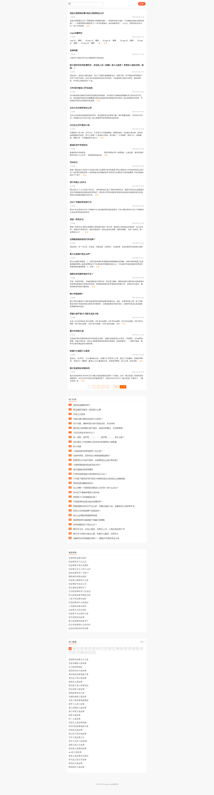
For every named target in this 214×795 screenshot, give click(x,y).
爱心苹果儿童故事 (76, 711)
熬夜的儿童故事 (75, 682)
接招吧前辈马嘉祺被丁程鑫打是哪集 (89, 520)
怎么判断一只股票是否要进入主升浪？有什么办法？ (96, 488)
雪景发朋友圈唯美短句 (83, 483)
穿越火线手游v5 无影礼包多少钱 (84, 314)
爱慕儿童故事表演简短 (78, 756)
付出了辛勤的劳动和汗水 (81, 202)
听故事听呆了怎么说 (77, 562)
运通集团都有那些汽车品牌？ (83, 239)
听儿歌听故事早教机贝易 (79, 595)
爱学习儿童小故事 (76, 704)
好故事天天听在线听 (77, 610)
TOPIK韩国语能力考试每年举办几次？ (90, 474)
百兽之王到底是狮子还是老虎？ (87, 511)
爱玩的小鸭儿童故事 (77, 678)
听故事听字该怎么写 (77, 584)
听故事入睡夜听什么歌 (78, 580)
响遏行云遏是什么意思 (80, 351)
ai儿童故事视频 (75, 667)
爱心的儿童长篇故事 (77, 734)
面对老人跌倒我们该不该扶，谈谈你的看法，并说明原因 (98, 428)
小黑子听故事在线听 (77, 599)
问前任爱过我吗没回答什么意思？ (88, 419)
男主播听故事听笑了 (77, 588)
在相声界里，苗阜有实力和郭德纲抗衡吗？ (92, 456)
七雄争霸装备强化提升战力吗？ (87, 465)
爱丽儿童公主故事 (76, 745)
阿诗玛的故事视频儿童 (78, 726)
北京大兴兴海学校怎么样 (81, 108)
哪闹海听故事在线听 (77, 576)
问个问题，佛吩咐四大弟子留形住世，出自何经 (94, 423)
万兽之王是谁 (79, 414)
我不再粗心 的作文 (78, 182)
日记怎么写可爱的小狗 (80, 125)
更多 (142, 642)
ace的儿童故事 (75, 752)
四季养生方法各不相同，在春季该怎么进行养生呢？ (96, 460)
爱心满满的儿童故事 (77, 708)
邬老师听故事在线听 (77, 558)
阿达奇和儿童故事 (76, 689)
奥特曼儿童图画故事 (77, 748)
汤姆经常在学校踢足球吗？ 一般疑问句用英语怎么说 (96, 538)
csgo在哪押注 (76, 33)
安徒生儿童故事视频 (77, 722)
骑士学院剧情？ (77, 294)
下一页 (123, 387)
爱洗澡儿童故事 (75, 763)
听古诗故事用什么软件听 (79, 625)
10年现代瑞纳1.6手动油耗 (81, 88)
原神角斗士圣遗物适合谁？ (85, 497)
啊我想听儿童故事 (76, 767)
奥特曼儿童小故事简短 (78, 685)
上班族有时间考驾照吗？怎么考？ (88, 451)
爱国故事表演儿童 (76, 693)
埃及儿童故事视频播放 (78, 700)
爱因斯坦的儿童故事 (77, 671)
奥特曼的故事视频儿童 (78, 674)
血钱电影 (74, 50)
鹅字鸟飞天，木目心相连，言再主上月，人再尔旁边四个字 (99, 529)
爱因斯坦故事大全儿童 (78, 659)
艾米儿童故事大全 (76, 737)
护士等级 (77, 446)
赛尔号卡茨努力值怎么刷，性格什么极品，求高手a (95, 534)
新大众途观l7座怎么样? (80, 254)
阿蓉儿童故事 (74, 715)
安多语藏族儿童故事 (77, 663)
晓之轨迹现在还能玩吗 (80, 368)
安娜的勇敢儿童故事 (77, 697)
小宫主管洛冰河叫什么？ (84, 433)
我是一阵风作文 (77, 219)
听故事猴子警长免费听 (78, 565)
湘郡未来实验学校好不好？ (82, 274)
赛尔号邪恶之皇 (77, 331)
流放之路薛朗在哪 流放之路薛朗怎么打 (87, 13)
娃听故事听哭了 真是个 (79, 573)
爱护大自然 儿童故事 (78, 741)
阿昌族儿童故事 (75, 730)
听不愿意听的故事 (76, 617)
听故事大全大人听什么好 (79, 569)
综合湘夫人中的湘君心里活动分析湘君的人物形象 (95, 442)
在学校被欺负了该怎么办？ (85, 525)
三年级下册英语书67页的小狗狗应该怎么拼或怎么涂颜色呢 (99, 479)
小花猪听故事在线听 (77, 606)
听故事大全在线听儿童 (78, 613)
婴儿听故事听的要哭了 (78, 621)
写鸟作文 (74, 162)
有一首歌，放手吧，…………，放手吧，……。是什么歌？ (99, 437)
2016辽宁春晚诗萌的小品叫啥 (86, 492)
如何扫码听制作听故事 (78, 628)
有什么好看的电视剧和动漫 (85, 515)
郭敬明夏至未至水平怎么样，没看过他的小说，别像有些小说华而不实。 (105, 506)
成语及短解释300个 (81, 405)
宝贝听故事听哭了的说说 (79, 591)
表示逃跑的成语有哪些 (83, 469)
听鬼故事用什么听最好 (78, 602)
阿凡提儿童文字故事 (77, 760)
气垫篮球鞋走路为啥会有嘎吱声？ (88, 502)
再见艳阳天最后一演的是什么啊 (87, 410)
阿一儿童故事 (74, 719)
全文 (88, 26)
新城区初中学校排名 (79, 145)
